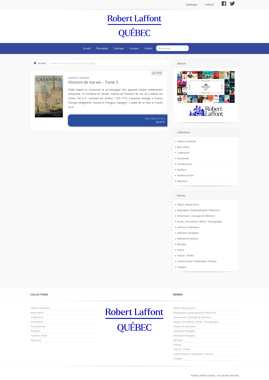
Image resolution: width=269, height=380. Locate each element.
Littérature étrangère (188, 232)
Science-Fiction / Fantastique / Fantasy (196, 261)
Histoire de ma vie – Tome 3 (93, 82)
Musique (181, 244)
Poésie (180, 249)
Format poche (184, 164)
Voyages (181, 266)
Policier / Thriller (185, 255)
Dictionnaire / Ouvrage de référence (196, 215)
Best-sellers (183, 147)
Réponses (182, 181)
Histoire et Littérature (188, 227)
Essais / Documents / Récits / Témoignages (199, 221)
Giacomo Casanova (78, 77)
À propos (134, 48)
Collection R (183, 152)
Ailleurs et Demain (186, 141)
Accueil (87, 48)
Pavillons (181, 169)
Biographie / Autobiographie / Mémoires (198, 210)
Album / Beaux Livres (188, 204)
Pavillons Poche (185, 175)
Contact (209, 4)
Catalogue (191, 4)
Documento (183, 158)
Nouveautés (102, 48)
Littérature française (187, 238)
